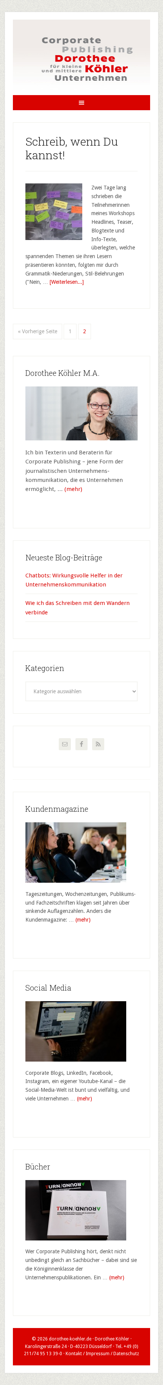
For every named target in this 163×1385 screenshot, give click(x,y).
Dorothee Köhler (81, 57)
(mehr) (73, 489)
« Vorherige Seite (37, 331)
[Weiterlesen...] (67, 282)
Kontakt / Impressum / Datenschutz (102, 1353)
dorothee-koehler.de (70, 1339)
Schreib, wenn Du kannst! (71, 148)
